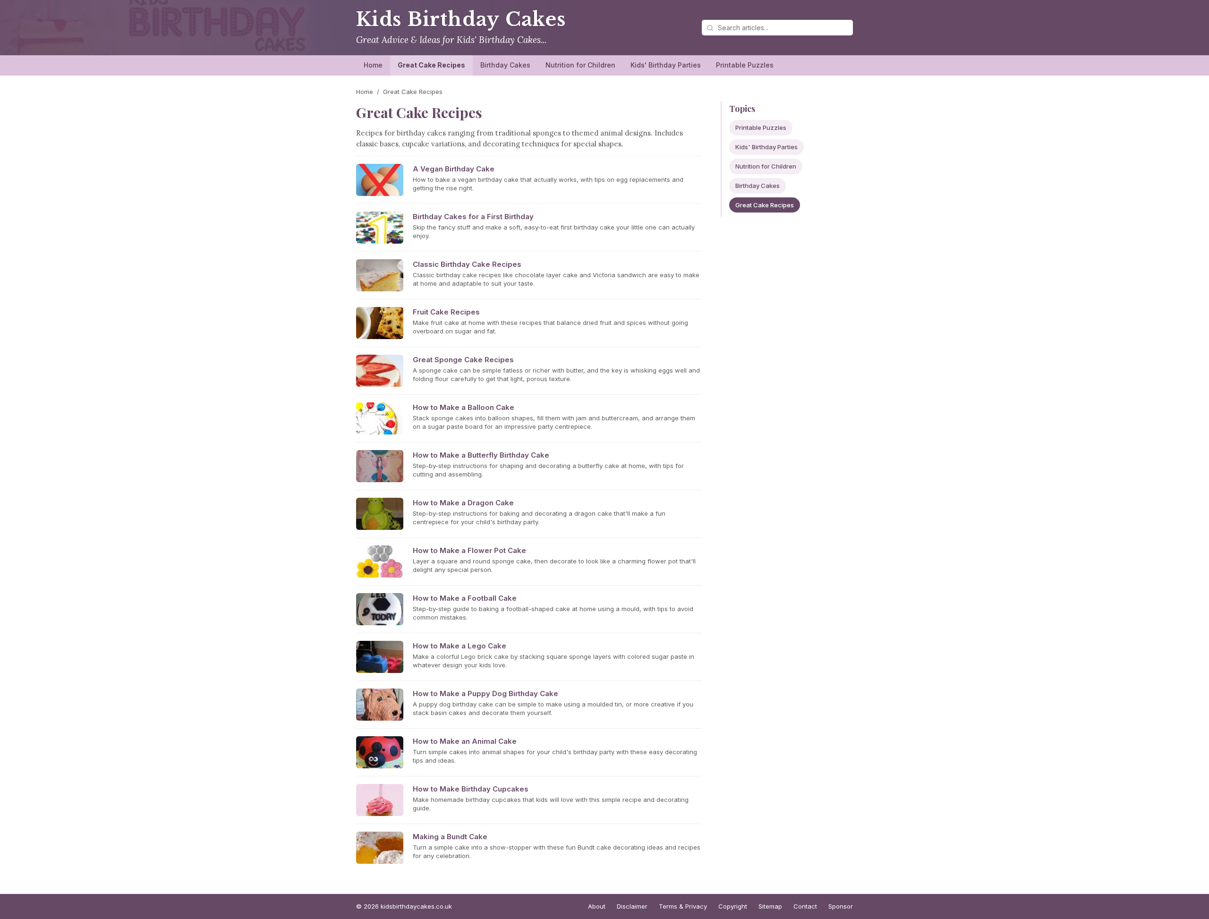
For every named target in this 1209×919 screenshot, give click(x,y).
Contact (805, 906)
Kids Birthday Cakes (461, 19)
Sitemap (770, 906)
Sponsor (840, 906)
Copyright (732, 906)
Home (373, 65)
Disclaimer (632, 906)
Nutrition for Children (580, 65)
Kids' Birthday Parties (665, 65)
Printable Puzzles (745, 65)
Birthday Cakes (505, 65)
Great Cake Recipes (431, 65)
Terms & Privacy (683, 906)
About (596, 906)
